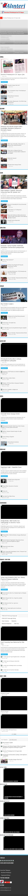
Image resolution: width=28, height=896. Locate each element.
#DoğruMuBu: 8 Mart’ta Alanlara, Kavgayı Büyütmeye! (14, 534)
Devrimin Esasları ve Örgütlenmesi (11, 849)
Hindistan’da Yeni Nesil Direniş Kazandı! (16, 316)
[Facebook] (10, 866)
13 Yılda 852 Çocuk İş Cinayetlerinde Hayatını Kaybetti (14, 327)
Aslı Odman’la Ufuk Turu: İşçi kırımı (10, 603)
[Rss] (8, 866)
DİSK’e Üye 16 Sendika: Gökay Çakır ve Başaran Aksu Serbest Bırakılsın (20, 49)
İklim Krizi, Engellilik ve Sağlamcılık (10, 389)
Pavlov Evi (5, 491)
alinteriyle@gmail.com (5, 890)
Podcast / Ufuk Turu (5, 559)
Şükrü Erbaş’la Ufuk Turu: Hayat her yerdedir (12, 598)
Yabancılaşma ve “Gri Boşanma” (15, 209)
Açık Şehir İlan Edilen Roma (9, 496)
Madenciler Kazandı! (12, 158)
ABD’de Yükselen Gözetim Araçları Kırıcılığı (12, 431)
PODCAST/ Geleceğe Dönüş (9, 618)
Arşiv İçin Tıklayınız (5, 870)
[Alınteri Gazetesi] (14, 5)
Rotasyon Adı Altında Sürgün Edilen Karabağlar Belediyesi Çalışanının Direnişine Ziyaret (11, 128)
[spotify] (20, 866)
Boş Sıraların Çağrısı (7, 33)
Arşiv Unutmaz (5, 621)
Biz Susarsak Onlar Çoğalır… (10, 832)
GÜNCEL (2, 57)
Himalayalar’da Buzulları (8, 18)
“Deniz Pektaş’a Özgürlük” (8, 436)
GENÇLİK (2, 286)
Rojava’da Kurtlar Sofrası (8, 546)
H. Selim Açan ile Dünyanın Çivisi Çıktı (11, 661)
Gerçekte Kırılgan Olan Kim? (14, 85)
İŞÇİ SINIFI (2, 109)
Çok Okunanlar (13, 739)
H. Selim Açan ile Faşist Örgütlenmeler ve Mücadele (14, 656)
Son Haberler (4, 739)
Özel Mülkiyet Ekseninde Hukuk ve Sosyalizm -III (13, 798)
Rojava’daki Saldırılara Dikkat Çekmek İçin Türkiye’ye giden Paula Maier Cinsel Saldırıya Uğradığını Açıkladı (17, 216)
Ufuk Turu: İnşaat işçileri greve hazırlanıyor (12, 608)
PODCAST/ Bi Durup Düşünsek (9, 615)
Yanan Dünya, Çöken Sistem (9, 378)
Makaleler (14, 621)
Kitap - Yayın (3, 676)
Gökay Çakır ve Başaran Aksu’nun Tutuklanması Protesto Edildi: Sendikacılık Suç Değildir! (17, 152)
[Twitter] (13, 866)
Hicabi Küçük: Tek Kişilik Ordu (9, 322)
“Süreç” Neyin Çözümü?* (8, 259)
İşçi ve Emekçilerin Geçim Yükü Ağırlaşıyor (17, 90)
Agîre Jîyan (2, 228)
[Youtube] (15, 866)
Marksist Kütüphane (6, 623)
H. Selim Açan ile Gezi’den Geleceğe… (11, 669)
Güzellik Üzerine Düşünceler (14, 220)
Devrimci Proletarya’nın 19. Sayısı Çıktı (20, 41)
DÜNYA (1, 396)
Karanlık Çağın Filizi (5, 693)
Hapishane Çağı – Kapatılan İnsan (11, 467)
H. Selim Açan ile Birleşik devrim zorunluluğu (12, 665)
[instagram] (18, 866)
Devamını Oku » (4, 140)
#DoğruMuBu (3, 503)
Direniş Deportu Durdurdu (13, 95)
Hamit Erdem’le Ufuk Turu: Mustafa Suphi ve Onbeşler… (15, 593)
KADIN (1, 173)
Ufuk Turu (16, 623)
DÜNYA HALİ (2, 449)
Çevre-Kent (3, 341)
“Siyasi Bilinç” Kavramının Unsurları (10, 486)
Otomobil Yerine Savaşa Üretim (14, 164)
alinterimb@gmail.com (5, 887)
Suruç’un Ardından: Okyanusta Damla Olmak (17, 277)
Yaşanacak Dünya (5, 875)
